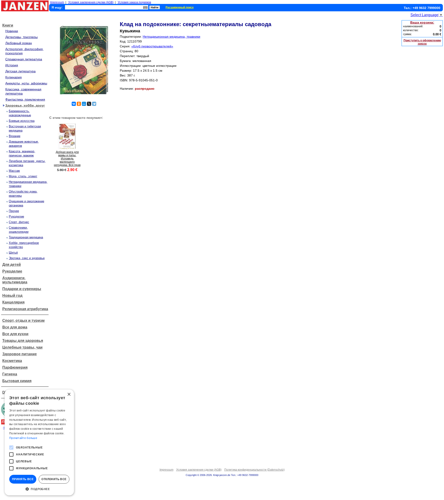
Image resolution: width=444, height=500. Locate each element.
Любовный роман (18, 43)
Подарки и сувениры (21, 289)
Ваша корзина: (422, 22)
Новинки (11, 31)
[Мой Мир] (84, 104)
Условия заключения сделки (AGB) (91, 2)
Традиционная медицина (26, 237)
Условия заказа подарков (134, 2)
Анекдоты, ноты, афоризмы (26, 83)
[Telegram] (94, 104)
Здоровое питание (19, 354)
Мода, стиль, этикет (23, 176)
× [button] (69, 394)
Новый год (12, 296)
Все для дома (14, 327)
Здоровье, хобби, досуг (25, 105)
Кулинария (13, 77)
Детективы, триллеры (21, 37)
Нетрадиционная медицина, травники (171, 36)
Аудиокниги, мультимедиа (14, 280)
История (11, 65)
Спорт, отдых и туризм (23, 320)
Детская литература (20, 71)
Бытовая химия (16, 381)
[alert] (39, 442)
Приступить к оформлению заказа (422, 42)
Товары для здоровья (22, 341)
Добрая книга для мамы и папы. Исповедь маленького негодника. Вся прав (67, 158)
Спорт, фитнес (19, 222)
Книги (7, 25)
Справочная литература (23, 59)
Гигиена (9, 374)
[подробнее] (67, 148)
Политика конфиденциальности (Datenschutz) (254, 469)
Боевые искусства (21, 121)
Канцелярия (13, 302)
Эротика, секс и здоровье (27, 258)
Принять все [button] (23, 479)
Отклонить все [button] (53, 479)
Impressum (57, 2)
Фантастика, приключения (25, 99)
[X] (89, 104)
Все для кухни (15, 334)
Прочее (14, 211)
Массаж (14, 170)
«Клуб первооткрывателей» (152, 46)
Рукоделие (16, 216)
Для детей (11, 265)
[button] (39, 489)
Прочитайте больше (23, 438)
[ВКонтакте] (74, 104)
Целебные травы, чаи (22, 347)
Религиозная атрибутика (25, 309)
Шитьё (13, 252)
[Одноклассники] (79, 104)
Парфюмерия (15, 367)
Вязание (14, 136)
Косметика (12, 361)
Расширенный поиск (180, 7)
